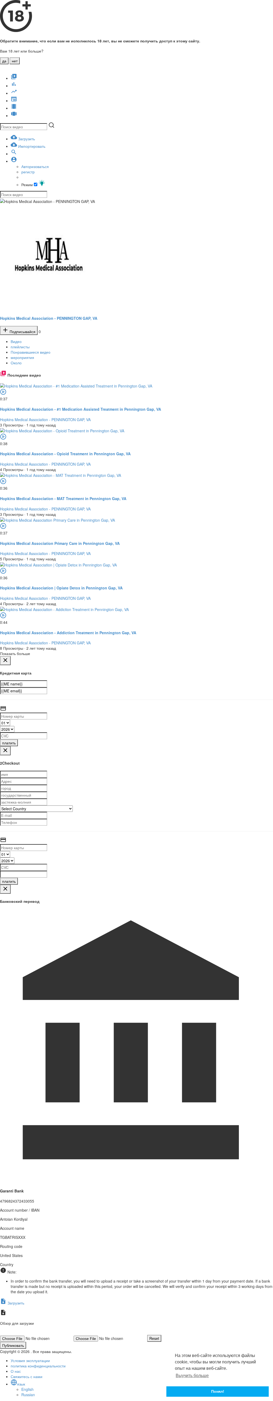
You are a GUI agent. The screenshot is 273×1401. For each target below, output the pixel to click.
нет (15, 60)
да (4, 60)
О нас (16, 1371)
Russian (28, 1394)
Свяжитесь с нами (26, 1376)
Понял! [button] (217, 1391)
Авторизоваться (35, 166)
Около (16, 362)
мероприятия (22, 357)
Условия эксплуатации (30, 1360)
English (27, 1389)
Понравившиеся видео (30, 352)
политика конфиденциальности (38, 1365)
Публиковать (13, 1345)
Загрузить (15, 1303)
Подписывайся (22, 331)
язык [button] (21, 1384)
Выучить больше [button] (192, 1375)
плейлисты (20, 346)
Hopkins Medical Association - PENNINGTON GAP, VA (48, 318)
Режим (27, 184)
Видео (16, 341)
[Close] (5, 660)
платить (9, 742)
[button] (14, 161)
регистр (28, 171)
